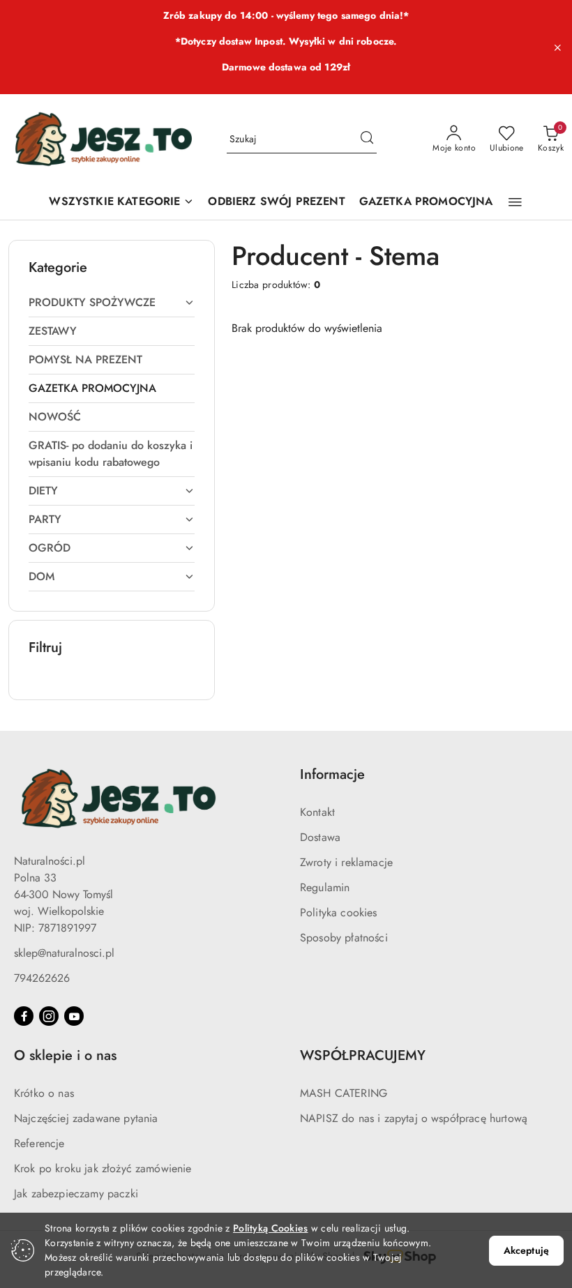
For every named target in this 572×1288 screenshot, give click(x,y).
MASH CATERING (343, 1093)
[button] (515, 202)
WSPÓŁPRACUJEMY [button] (363, 1055)
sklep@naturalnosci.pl (64, 953)
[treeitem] (112, 303)
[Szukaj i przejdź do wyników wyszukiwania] (367, 139)
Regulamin (324, 887)
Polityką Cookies (270, 1228)
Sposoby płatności (344, 938)
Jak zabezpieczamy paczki (76, 1193)
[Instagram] (49, 1016)
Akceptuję (526, 1250)
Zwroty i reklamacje (346, 862)
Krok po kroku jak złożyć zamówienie (103, 1168)
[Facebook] (23, 1016)
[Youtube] (74, 1016)
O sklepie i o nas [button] (65, 1055)
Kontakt (317, 812)
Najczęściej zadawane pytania (86, 1118)
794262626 (42, 978)
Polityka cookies (338, 912)
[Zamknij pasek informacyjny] (557, 47)
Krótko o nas (44, 1093)
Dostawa (320, 837)
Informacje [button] (332, 774)
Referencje (39, 1143)
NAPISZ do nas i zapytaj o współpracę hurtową (413, 1118)
